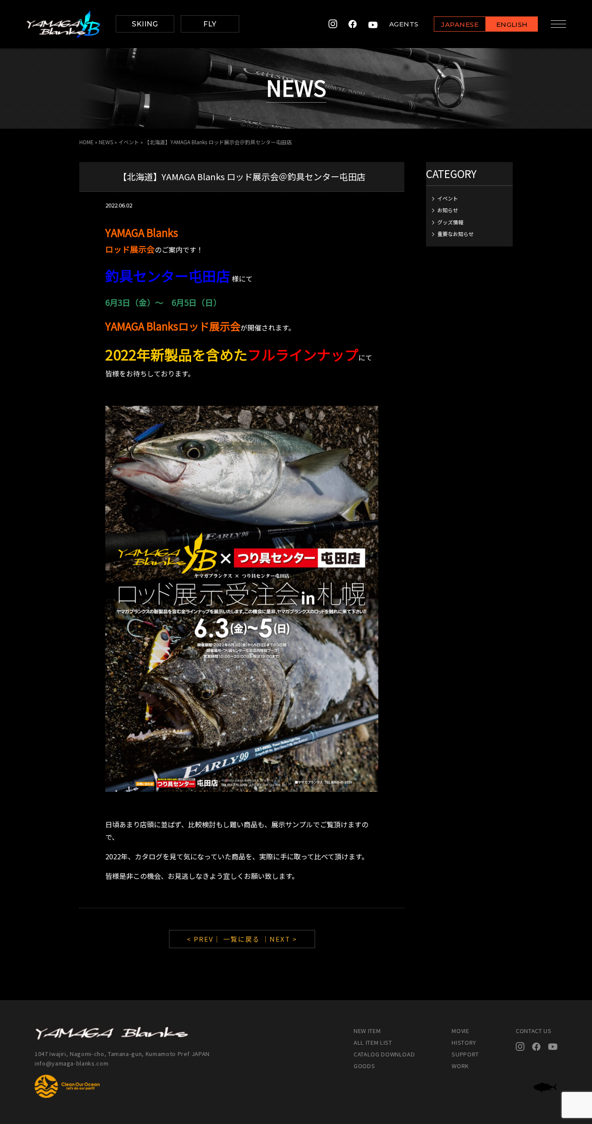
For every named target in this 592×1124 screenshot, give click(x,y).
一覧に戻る (241, 938)
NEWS (106, 142)
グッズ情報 (450, 222)
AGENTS (404, 24)
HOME (86, 142)
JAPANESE (459, 24)
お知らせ (447, 210)
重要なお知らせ (455, 233)
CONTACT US (534, 1031)
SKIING (145, 24)
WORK (460, 1066)
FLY (209, 24)
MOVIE (460, 1031)
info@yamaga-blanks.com (71, 1063)
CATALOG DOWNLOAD (384, 1054)
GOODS (364, 1066)
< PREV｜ (205, 938)
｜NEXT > (279, 938)
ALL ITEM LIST (373, 1042)
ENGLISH (512, 24)
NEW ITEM (367, 1031)
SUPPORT (465, 1054)
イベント (128, 142)
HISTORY (464, 1042)
